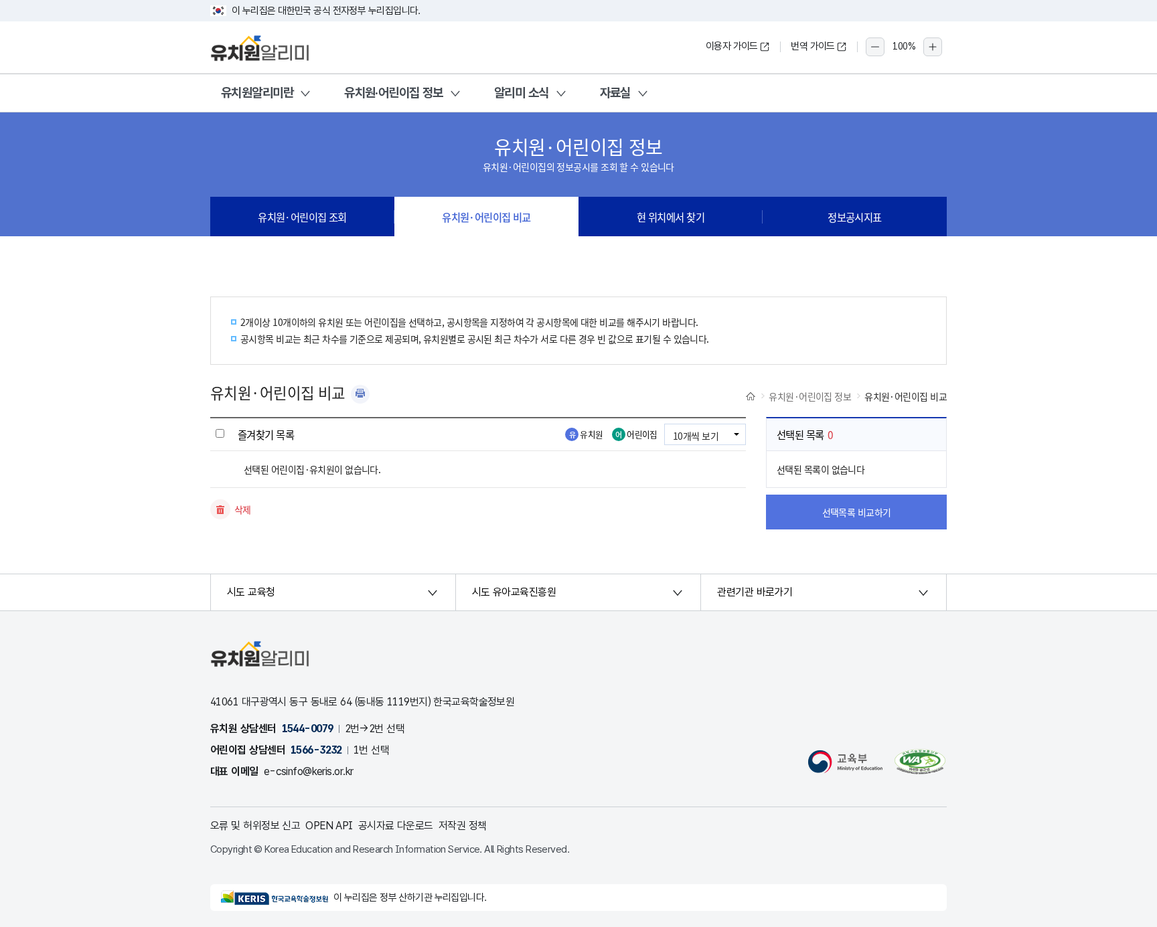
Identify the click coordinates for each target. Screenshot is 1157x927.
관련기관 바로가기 (754, 592)
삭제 (242, 509)
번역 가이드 (813, 46)
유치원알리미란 (257, 92)
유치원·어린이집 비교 (486, 216)
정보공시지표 (855, 216)
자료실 (615, 92)
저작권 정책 (463, 825)
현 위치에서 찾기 (670, 216)
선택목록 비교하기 (856, 512)
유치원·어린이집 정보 (393, 92)
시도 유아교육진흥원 (514, 592)
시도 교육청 (251, 592)
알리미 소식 (521, 92)
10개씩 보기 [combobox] (695, 435)
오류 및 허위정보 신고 (255, 825)
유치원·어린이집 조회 (302, 216)
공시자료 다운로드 (395, 825)
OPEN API (329, 825)
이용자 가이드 (732, 46)
